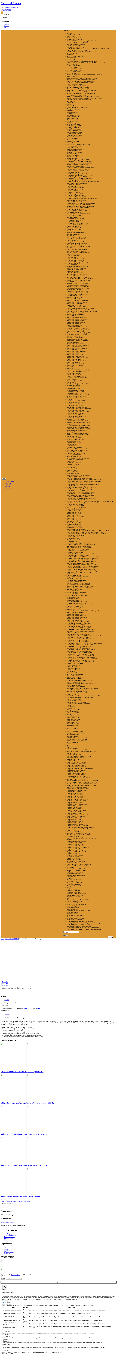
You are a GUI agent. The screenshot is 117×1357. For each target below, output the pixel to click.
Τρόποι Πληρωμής (9, 1238)
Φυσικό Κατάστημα (6, 9)
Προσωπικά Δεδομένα (10, 1235)
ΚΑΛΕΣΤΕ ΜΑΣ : (6, 15)
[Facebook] (1, 1011)
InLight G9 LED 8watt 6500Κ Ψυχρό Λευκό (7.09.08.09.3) (21, 1196)
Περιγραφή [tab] (7, 1014)
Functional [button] (5, 1329)
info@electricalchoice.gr (11, 7)
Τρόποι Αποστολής (9, 1237)
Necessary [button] (5, 1300)
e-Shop (6, 1249)
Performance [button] (5, 1334)
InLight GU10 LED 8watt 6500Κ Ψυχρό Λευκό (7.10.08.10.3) (22, 1072)
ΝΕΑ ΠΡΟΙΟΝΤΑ (14, 939)
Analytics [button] (5, 1339)
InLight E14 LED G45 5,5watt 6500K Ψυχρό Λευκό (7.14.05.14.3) (24, 1165)
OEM (38, 1008)
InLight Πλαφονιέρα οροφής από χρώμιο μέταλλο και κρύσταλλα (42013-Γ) (27, 1103)
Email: (2, 7)
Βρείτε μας (7, 1253)
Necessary (7, 1302)
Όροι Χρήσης (8, 1234)
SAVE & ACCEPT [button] (7, 1354)
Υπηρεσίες (7, 1250)
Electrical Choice (11, 3)
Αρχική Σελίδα (5, 939)
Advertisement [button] (6, 1344)
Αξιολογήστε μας (9, 1252)
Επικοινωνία (7, 1240)
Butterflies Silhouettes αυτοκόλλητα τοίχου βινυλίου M (15, 1201)
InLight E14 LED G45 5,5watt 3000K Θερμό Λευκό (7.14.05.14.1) (24, 1134)
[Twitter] (2, 1011)
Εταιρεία (6, 1247)
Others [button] (4, 1349)
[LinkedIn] (3, 1011)
